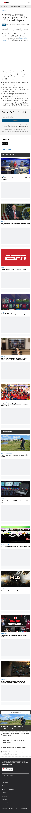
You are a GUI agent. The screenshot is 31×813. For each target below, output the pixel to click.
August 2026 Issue (15, 6)
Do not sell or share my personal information (14, 803)
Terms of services (20, 125)
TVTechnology (11, 24)
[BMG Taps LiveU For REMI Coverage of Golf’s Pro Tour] (15, 722)
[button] (2, 2)
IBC (25, 6)
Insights (4, 10)
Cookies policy (5, 786)
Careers (4, 792)
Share (5, 29)
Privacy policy (5, 782)
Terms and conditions (8, 775)
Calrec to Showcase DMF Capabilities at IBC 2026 (16, 734)
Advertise (4, 799)
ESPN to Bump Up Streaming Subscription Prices (13, 753)
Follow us (18, 29)
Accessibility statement (8, 789)
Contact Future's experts (8, 779)
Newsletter (26, 29)
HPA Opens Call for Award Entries (14, 747)
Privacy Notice (22, 126)
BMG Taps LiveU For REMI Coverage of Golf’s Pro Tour (15, 728)
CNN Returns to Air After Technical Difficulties (15, 741)
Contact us (5, 796)
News (3, 24)
